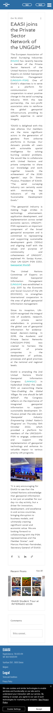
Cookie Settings (14, 709)
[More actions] (40, 18)
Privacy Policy (7, 681)
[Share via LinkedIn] (25, 556)
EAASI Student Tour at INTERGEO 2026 (25, 602)
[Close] (49, 688)
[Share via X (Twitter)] (18, 556)
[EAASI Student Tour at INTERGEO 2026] (26, 586)
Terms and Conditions (10, 676)
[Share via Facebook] (12, 556)
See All (39, 571)
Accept (39, 709)
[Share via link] (32, 556)
